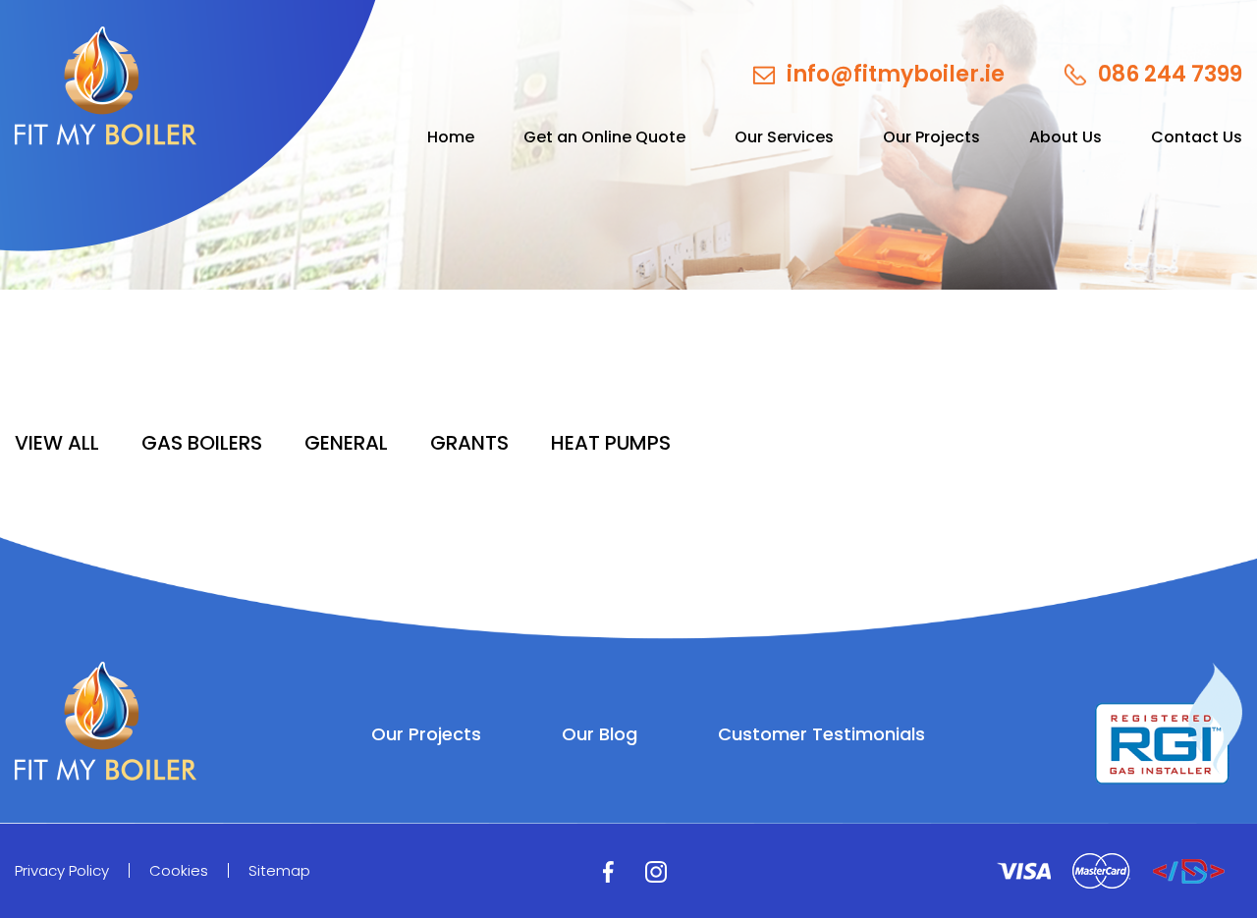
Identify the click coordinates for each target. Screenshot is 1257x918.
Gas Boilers (201, 443)
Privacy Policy (62, 870)
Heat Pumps (611, 443)
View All (57, 443)
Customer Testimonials (821, 734)
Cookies (178, 870)
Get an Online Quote (604, 137)
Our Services (784, 137)
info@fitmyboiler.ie (896, 74)
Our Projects (931, 137)
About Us (1065, 137)
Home (450, 137)
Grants (469, 443)
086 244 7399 (1170, 74)
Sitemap (279, 870)
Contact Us (1196, 137)
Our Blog (599, 734)
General (346, 443)
